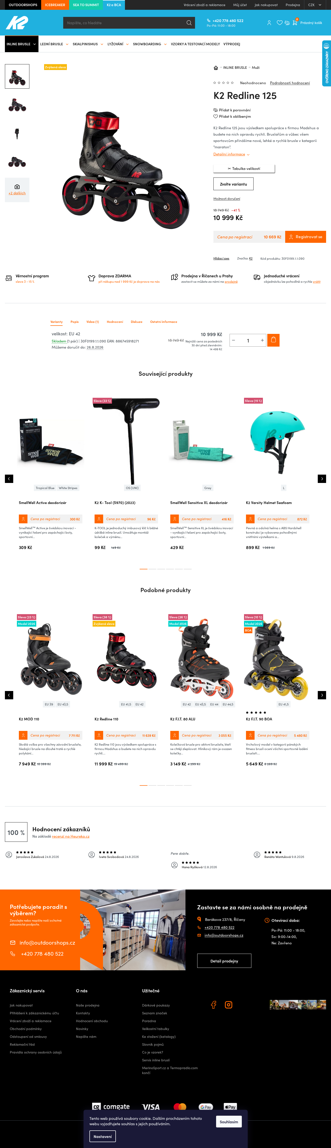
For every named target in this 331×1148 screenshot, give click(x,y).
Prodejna (293, 4)
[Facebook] (214, 1005)
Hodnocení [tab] (115, 321)
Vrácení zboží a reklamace (204, 4)
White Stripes (68, 488)
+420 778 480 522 (215, 20)
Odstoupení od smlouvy (28, 1036)
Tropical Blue (45, 488)
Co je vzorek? (152, 1052)
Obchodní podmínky (26, 1028)
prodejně (231, 281)
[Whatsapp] (244, 1005)
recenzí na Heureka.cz (70, 836)
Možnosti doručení (226, 198)
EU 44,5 (228, 704)
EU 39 (49, 704)
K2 (251, 258)
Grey (207, 488)
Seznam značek (154, 1013)
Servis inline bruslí (156, 1060)
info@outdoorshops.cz (47, 942)
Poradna (149, 1021)
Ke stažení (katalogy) (159, 1036)
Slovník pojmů (153, 1044)
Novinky (82, 1028)
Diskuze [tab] (136, 321)
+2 (17, 192)
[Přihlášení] (269, 23)
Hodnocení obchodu (92, 1021)
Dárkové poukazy (156, 1005)
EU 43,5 (63, 704)
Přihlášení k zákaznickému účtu (34, 1013)
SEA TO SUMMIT (86, 4)
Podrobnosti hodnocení (290, 82)
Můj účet (240, 4)
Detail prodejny (224, 960)
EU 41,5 (126, 704)
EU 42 (139, 704)
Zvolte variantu (233, 184)
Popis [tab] (75, 321)
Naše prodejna (87, 1005)
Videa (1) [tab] (92, 321)
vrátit (316, 281)
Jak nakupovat (266, 4)
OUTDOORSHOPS (23, 4)
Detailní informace (229, 154)
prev (9, 479)
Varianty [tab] (56, 321)
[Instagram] (229, 1005)
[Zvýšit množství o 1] (262, 340)
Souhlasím (229, 1121)
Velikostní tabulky (155, 1028)
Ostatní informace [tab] (163, 321)
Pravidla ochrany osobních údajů (36, 1052)
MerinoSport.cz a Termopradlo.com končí (170, 1070)
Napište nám (86, 1036)
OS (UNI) (132, 488)
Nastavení (103, 1136)
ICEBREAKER (55, 4)
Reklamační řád (22, 1044)
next (322, 479)
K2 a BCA (114, 4)
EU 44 (214, 704)
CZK (312, 4)
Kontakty (83, 1013)
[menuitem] (21, 43)
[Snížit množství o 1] (233, 340)
